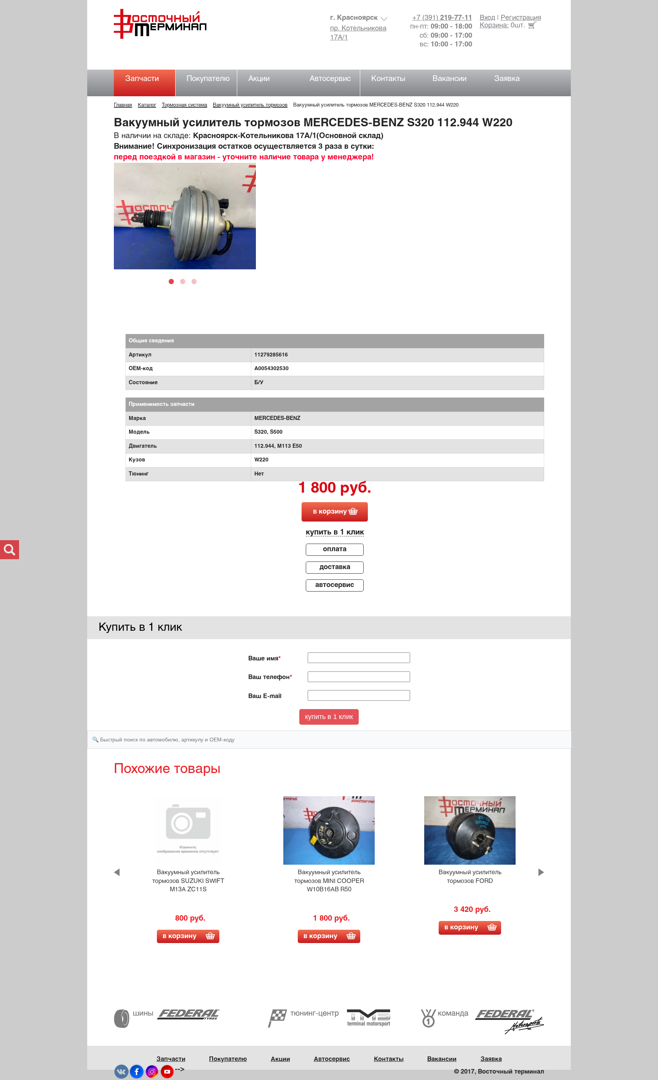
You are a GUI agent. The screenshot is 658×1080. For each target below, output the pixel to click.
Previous (117, 872)
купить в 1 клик (335, 532)
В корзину (179, 936)
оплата (335, 549)
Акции (259, 79)
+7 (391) (442, 18)
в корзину (330, 512)
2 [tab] (184, 281)
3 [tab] (196, 281)
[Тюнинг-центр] (329, 1018)
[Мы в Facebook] (136, 1071)
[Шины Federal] (167, 1018)
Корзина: (494, 25)
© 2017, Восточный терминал (499, 1072)
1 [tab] (173, 281)
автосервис (334, 585)
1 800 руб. (334, 489)
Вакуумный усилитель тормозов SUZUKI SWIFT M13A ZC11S (188, 881)
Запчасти (142, 79)
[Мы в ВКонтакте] (121, 1071)
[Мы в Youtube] (167, 1071)
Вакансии (449, 79)
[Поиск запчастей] (9, 549)
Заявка (507, 79)
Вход (487, 18)
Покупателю (208, 79)
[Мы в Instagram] (152, 1071)
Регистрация (521, 18)
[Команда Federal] (482, 1022)
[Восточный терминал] (168, 24)
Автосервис (330, 79)
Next (541, 872)
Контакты (388, 79)
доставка (334, 567)
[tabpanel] (185, 216)
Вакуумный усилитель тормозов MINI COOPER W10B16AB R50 (329, 881)
